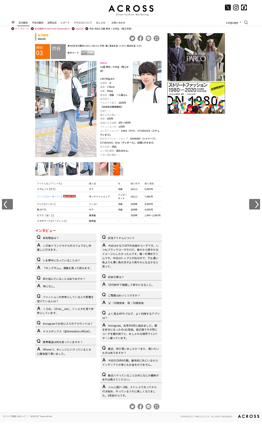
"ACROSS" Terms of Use (41, 416)
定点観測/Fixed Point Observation (52, 28)
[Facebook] (244, 7)
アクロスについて (83, 22)
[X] (228, 7)
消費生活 (52, 22)
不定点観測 (37, 22)
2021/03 (79, 28)
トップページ (22, 28)
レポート (65, 22)
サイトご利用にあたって (14, 416)
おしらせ (100, 22)
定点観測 (23, 22)
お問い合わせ (118, 22)
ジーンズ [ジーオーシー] (49, 196)
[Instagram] (236, 7)
